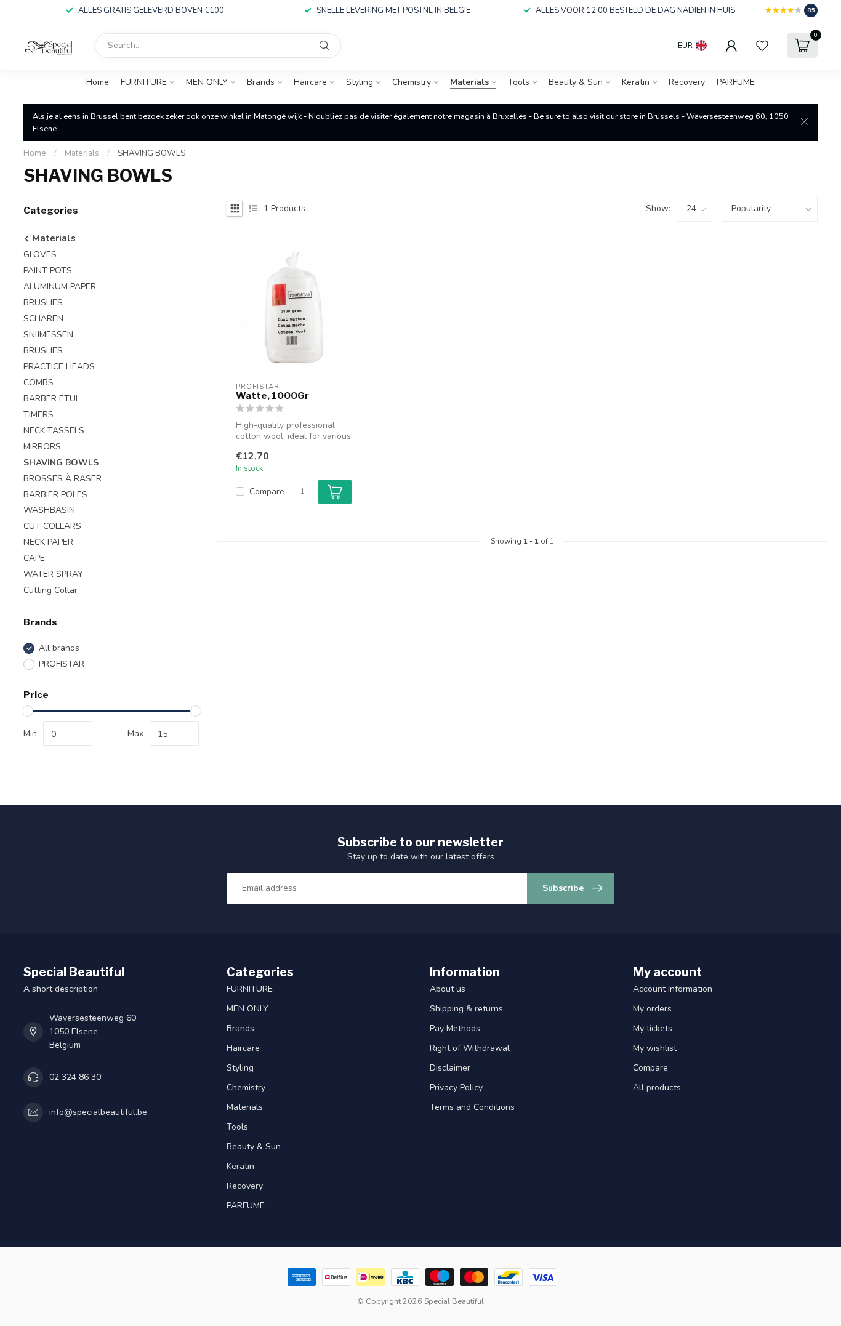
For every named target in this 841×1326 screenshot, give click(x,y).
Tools (518, 82)
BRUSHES (43, 302)
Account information (672, 989)
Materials (469, 82)
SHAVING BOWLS (151, 153)
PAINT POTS (47, 270)
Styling (359, 82)
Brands (261, 82)
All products (657, 1087)
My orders (652, 1009)
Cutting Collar (50, 590)
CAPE (34, 558)
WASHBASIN (49, 510)
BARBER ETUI (50, 398)
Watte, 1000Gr (272, 395)
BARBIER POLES (55, 494)
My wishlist (655, 1048)
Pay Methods (455, 1028)
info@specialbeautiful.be (98, 1112)
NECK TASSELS (53, 430)
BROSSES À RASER (62, 478)
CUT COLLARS (52, 526)
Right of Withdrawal (470, 1048)
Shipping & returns (466, 1009)
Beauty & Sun (576, 82)
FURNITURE (144, 82)
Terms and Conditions (472, 1107)
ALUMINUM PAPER (59, 286)
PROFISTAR (61, 664)
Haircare (310, 82)
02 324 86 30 (75, 1077)
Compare (266, 491)
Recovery (687, 82)
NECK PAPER (48, 542)
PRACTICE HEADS (59, 366)
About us (447, 989)
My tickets (652, 1028)
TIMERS (38, 414)
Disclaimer (450, 1068)
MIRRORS (42, 446)
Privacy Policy (456, 1087)
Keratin (636, 82)
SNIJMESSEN (48, 334)
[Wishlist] (762, 45)
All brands (59, 648)
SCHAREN (43, 318)
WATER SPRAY (53, 574)
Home (97, 82)
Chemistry (411, 82)
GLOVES (40, 254)
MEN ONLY (207, 82)
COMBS (38, 382)
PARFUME (736, 82)
